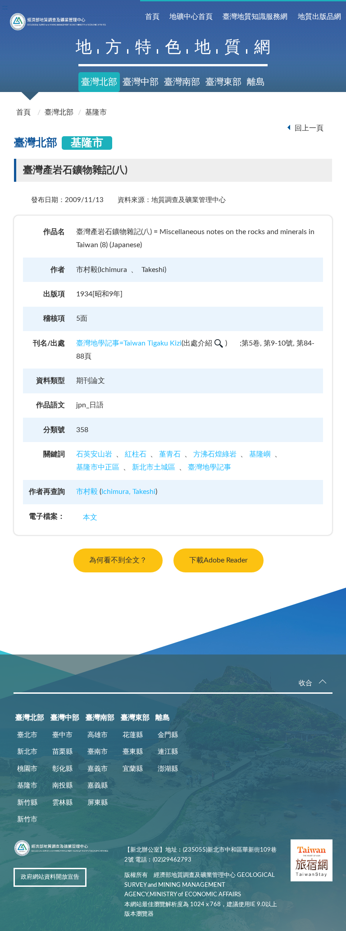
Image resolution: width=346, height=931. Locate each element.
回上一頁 (309, 128)
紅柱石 (135, 454)
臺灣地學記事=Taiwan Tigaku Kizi (129, 343)
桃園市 (27, 768)
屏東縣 (97, 802)
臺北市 (27, 735)
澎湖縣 (168, 768)
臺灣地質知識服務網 (255, 16)
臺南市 (97, 751)
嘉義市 (97, 768)
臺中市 (62, 735)
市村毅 (87, 491)
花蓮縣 (133, 735)
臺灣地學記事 (209, 467)
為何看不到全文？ (118, 560)
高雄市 (97, 735)
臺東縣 (133, 751)
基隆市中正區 (97, 467)
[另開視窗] (311, 862)
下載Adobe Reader (218, 560)
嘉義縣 (97, 785)
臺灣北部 (99, 82)
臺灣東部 (223, 82)
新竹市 (27, 819)
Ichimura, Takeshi (128, 491)
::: (5, 7)
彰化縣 (62, 768)
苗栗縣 (62, 751)
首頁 (152, 16)
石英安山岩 (94, 454)
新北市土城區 (153, 467)
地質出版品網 (319, 16)
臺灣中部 (141, 82)
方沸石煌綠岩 (215, 454)
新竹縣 (27, 802)
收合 (305, 683)
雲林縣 (62, 802)
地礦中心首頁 (191, 16)
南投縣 (62, 785)
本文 (90, 517)
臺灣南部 (182, 82)
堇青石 (170, 454)
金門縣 (168, 735)
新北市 (27, 751)
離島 (256, 82)
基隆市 (96, 112)
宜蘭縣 (133, 768)
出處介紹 (197, 343)
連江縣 (168, 751)
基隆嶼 (260, 454)
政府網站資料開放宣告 (50, 877)
